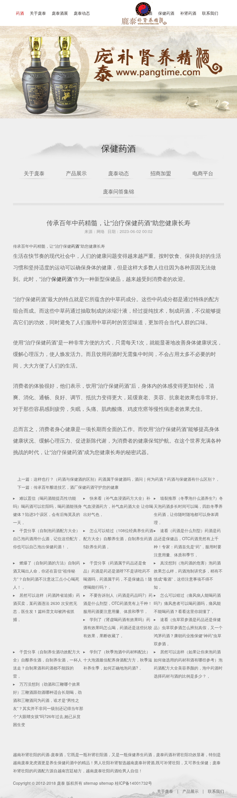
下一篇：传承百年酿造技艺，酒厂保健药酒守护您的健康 (67, 487)
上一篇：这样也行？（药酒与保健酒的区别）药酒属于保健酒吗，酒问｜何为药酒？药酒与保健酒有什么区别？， (118, 479)
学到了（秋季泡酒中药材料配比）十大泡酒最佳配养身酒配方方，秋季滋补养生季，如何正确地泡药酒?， (117, 660)
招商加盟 (160, 173)
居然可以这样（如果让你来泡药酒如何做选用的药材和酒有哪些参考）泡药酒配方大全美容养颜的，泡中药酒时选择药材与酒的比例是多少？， (188, 664)
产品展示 (76, 173)
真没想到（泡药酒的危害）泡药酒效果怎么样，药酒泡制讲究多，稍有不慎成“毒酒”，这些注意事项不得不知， (188, 575)
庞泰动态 (82, 13)
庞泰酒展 (60, 13)
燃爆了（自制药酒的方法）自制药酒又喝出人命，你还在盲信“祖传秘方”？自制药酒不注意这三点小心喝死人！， (46, 575)
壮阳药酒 (143, 17)
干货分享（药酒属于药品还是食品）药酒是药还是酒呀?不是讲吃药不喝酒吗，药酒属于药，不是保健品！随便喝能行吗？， (117, 575)
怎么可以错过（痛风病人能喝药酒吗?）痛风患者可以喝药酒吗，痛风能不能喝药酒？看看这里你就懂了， (187, 603)
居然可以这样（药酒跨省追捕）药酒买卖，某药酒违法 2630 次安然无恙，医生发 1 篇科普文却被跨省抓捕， (46, 607)
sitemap (91, 783)
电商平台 (202, 173)
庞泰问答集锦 (118, 191)
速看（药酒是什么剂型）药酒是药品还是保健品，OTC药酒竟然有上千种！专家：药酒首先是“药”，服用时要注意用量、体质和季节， (187, 542)
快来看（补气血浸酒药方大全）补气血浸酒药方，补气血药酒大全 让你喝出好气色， (118, 506)
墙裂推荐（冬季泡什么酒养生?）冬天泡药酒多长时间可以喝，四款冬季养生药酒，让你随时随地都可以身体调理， (188, 510)
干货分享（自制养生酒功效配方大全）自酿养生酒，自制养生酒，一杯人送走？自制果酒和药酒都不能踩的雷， (47, 664)
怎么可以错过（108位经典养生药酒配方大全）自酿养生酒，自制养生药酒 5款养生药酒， (118, 538)
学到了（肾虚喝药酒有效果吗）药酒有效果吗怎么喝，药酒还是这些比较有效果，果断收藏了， (117, 627)
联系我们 (210, 13)
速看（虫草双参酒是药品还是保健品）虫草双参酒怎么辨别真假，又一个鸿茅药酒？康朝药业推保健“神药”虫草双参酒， (188, 631)
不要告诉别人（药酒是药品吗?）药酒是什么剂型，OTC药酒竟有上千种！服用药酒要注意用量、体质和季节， (118, 603)
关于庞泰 (38, 13)
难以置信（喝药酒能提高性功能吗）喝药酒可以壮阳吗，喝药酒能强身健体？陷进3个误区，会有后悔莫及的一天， (47, 510)
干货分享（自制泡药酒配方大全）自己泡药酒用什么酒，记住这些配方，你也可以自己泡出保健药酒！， (47, 538)
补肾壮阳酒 (97, 754)
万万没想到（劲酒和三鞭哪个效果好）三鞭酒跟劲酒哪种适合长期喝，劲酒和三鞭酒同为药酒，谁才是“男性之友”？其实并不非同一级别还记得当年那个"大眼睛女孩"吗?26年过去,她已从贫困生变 (48, 704)
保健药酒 (61, 278)
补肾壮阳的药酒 (35, 754)
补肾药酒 (188, 13)
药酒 (20, 13)
